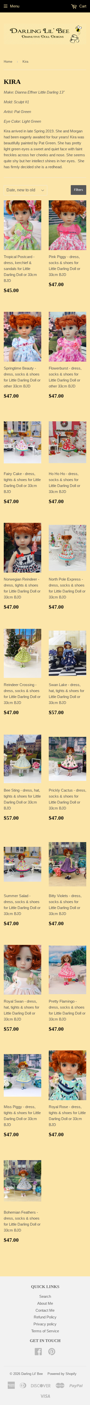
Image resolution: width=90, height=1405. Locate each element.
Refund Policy (45, 1317)
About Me (45, 1303)
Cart (82, 6)
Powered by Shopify (62, 1374)
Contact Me (45, 1310)
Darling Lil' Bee (32, 1374)
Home (8, 61)
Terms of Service (45, 1331)
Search (45, 1296)
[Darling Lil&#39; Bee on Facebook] (38, 1353)
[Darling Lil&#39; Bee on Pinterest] (52, 1353)
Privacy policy (45, 1324)
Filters (78, 190)
